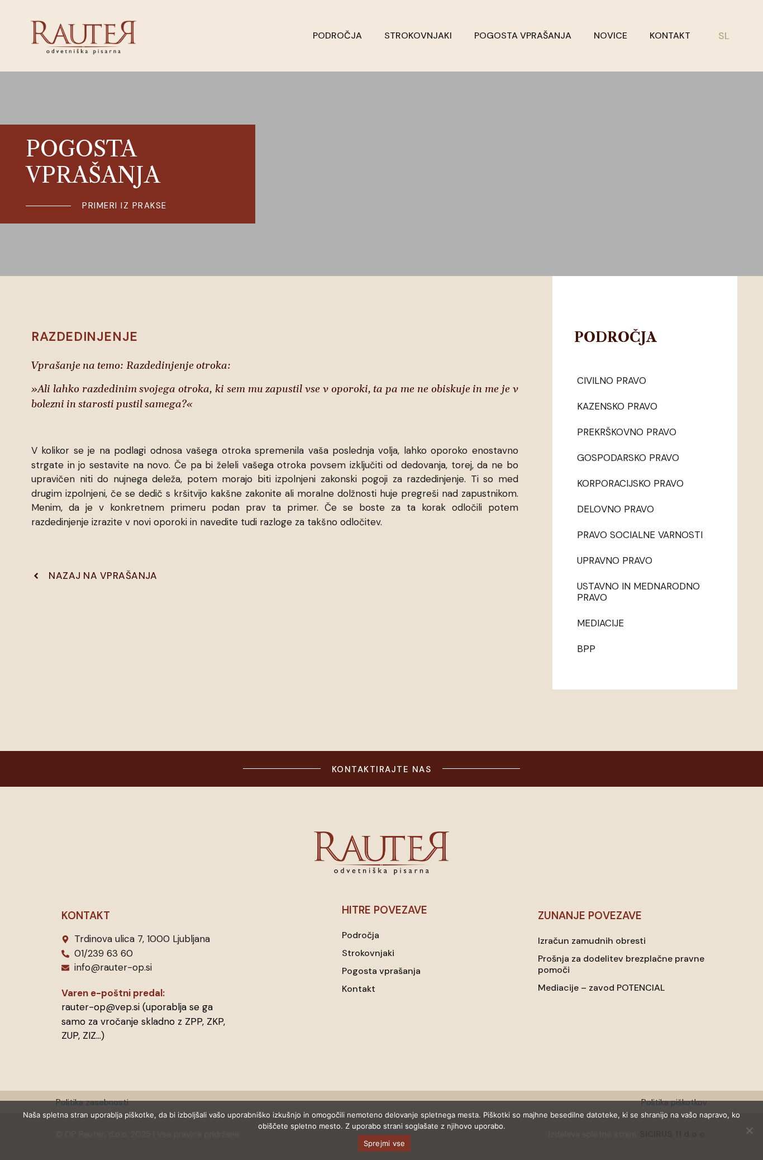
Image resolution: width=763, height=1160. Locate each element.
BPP (586, 649)
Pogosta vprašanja (522, 35)
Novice (610, 35)
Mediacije (600, 623)
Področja (337, 35)
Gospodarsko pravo (628, 457)
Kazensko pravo (617, 406)
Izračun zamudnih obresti (592, 941)
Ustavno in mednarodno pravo (638, 591)
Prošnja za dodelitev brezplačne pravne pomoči (621, 964)
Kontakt (670, 35)
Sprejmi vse (385, 1143)
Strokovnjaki (418, 35)
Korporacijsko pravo (630, 483)
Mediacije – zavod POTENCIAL (601, 987)
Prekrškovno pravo (626, 432)
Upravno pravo (614, 560)
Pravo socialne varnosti (640, 535)
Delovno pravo (615, 509)
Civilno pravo (611, 380)
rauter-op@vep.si (100, 1007)
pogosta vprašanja (93, 161)
